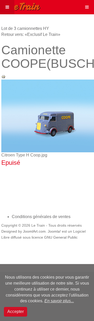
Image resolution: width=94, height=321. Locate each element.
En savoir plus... (59, 301)
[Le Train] (20, 5)
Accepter (15, 311)
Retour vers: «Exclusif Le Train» (30, 34)
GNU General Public (61, 237)
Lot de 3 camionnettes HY (25, 28)
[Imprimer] (3, 76)
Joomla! (54, 231)
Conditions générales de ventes (41, 216)
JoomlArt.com (34, 231)
